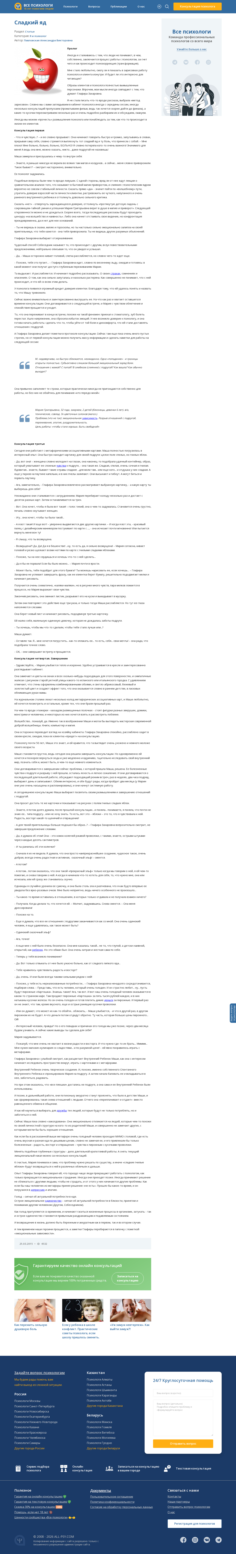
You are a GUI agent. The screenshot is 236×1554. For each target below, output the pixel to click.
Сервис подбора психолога (38, 1468)
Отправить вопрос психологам (189, 1507)
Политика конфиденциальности (112, 1502)
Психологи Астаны (99, 1385)
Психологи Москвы (27, 1401)
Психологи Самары (27, 1443)
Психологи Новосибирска (31, 1411)
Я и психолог (38, 36)
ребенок (37, 949)
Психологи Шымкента (102, 1390)
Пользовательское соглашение (111, 1497)
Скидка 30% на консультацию (34, 1507)
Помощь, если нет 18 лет (31, 1512)
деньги (108, 1000)
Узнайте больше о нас (192, 49)
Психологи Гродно (99, 1443)
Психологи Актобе (99, 1400)
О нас (171, 1512)
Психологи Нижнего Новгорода (35, 1422)
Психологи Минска (99, 1422)
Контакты (174, 1496)
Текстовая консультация (193, 1468)
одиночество (53, 1200)
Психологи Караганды (102, 1395)
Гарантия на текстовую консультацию (40, 1502)
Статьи (30, 31)
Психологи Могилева (101, 1438)
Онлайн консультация (82, 1468)
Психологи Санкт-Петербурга (34, 1406)
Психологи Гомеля (99, 1427)
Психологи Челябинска (29, 1438)
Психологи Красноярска (30, 1432)
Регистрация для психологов (194, 1523)
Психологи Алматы (99, 1379)
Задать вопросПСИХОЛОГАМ (233, 1013)
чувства (61, 465)
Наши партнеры (179, 1502)
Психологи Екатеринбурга (32, 1417)
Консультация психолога (197, 6)
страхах (115, 273)
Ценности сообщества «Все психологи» (41, 1517)
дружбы (62, 1110)
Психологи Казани (26, 1427)
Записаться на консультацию (127, 1278)
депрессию (38, 1189)
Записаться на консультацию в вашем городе (138, 1468)
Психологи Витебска (100, 1432)
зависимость (89, 418)
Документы (100, 1490)
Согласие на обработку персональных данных (121, 1507)
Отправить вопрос (183, 1443)
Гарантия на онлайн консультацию (38, 1496)
